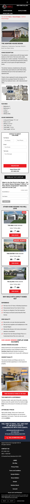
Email (4, 144)
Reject (4, 500)
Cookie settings (20, 500)
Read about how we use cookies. (11, 497)
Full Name (6, 138)
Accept (11, 500)
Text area (5, 151)
